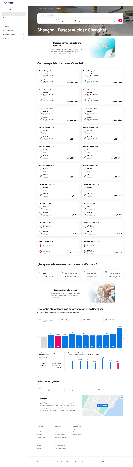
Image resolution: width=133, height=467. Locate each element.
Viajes (38, 429)
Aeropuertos (58, 440)
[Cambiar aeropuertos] (57, 20)
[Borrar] (54, 21)
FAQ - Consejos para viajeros (61, 451)
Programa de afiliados (77, 429)
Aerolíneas (57, 431)
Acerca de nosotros (77, 426)
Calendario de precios (60, 445)
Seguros (39, 448)
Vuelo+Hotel (40, 434)
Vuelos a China (50, 8)
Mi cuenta (126, 3)
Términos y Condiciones (42, 461)
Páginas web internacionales (108, 461)
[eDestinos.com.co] (38, 8)
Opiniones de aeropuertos (60, 442)
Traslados (39, 451)
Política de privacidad (54, 461)
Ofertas (39, 445)
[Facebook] (122, 461)
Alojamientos (40, 431)
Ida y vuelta (42, 15)
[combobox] (46, 20)
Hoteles (39, 440)
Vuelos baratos (43, 8)
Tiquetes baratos (41, 437)
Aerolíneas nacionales (60, 434)
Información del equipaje (60, 448)
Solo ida (51, 15)
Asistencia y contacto (78, 434)
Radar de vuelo (58, 429)
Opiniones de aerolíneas (60, 437)
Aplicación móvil (58, 426)
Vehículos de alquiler (41, 442)
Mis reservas (75, 431)
